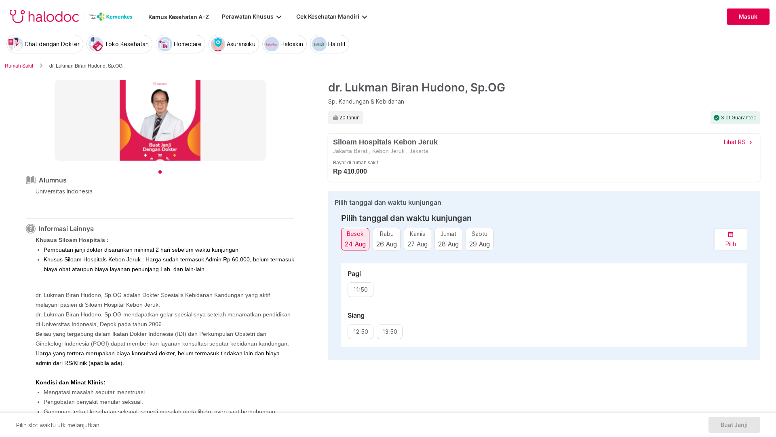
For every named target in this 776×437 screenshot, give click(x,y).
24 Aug (355, 244)
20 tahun (350, 118)
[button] (731, 239)
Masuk (748, 16)
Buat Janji (734, 425)
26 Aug (386, 244)
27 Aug (417, 244)
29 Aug (479, 244)
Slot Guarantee (739, 118)
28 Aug (448, 244)
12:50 (360, 332)
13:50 (389, 332)
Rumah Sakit (19, 65)
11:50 (360, 289)
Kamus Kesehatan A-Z (178, 16)
